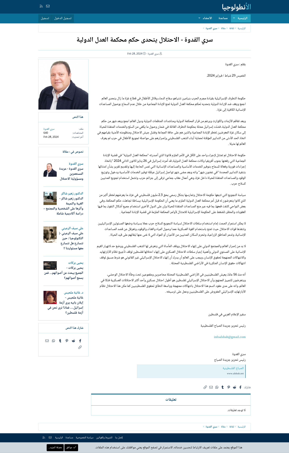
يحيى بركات (75, 263)
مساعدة (223, 18)
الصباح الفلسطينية (233, 368)
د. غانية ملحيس (73, 293)
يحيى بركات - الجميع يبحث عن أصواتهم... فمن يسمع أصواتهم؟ (63, 273)
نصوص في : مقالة (72, 152)
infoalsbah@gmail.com (230, 337)
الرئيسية (242, 18)
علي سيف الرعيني (72, 228)
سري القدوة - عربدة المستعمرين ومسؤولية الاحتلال (71, 174)
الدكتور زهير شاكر (72, 194)
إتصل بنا (119, 437)
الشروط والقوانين (104, 437)
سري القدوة (153, 54)
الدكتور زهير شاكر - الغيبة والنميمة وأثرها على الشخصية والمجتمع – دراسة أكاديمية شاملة (63, 206)
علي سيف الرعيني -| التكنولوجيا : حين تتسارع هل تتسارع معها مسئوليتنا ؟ (71, 241)
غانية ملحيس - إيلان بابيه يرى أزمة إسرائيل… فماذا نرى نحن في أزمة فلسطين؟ (65, 305)
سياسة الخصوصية (84, 437)
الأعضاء (207, 18)
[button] (234, 18)
